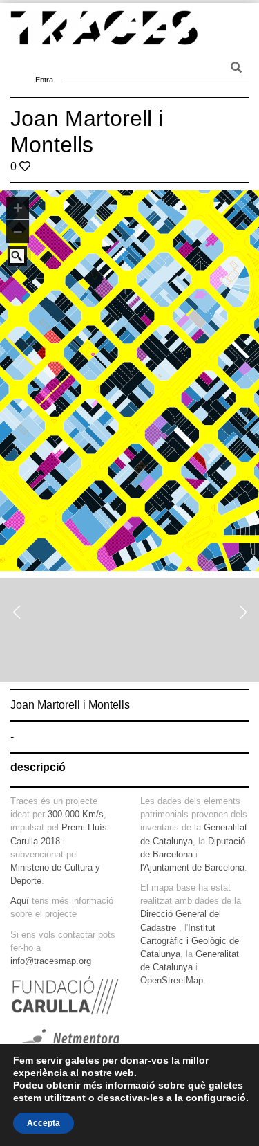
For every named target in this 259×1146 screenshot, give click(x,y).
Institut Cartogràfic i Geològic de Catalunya (189, 940)
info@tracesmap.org (50, 961)
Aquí (19, 900)
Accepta (43, 1123)
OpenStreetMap (171, 980)
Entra (44, 62)
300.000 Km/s (76, 814)
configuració (216, 1097)
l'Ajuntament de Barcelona (192, 867)
